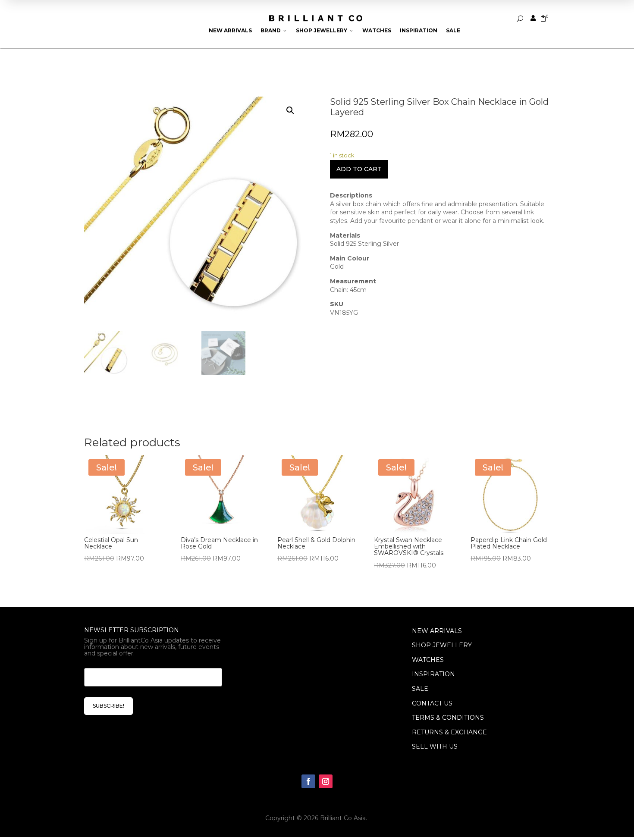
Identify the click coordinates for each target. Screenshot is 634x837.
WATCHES (428, 660)
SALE (420, 689)
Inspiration (418, 30)
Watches (376, 30)
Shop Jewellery (325, 30)
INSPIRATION (433, 674)
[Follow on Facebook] (308, 781)
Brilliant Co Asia (343, 818)
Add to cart (359, 169)
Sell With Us (435, 746)
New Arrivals (230, 30)
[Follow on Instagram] (326, 781)
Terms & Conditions (448, 717)
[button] (290, 110)
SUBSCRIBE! (108, 705)
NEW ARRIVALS (437, 631)
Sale (453, 30)
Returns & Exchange (449, 732)
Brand (274, 30)
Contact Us (432, 703)
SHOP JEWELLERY (442, 645)
